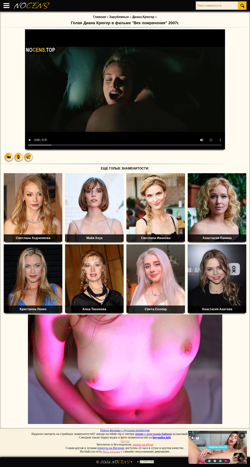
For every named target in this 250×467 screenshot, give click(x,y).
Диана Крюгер (143, 17)
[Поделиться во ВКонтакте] (9, 157)
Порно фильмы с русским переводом (125, 430)
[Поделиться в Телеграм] (28, 157)
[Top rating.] (147, 462)
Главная (99, 17)
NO (31, 5)
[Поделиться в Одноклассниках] (18, 157)
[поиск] (242, 5)
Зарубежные (119, 17)
